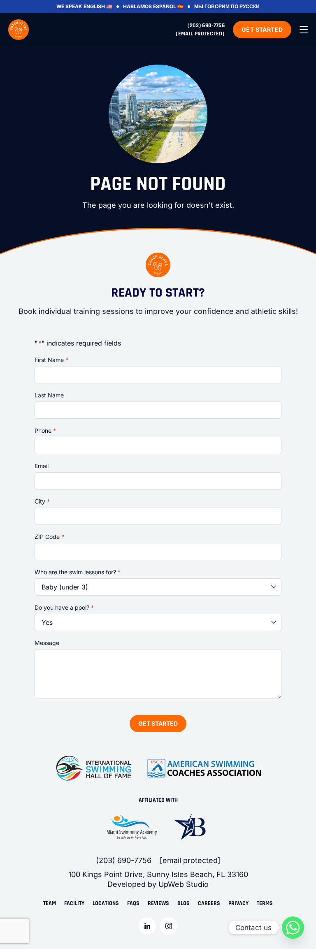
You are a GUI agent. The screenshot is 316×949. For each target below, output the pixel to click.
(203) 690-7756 (206, 25)
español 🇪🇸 (168, 6)
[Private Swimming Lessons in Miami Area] (18, 29)
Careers (209, 903)
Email (42, 465)
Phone (45, 430)
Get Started (262, 29)
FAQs (133, 903)
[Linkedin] (147, 926)
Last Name (49, 395)
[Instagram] (168, 926)
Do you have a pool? (64, 607)
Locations (106, 903)
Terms (265, 903)
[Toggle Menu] (304, 30)
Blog (183, 903)
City (42, 501)
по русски (245, 6)
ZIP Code (49, 536)
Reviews (158, 903)
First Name (51, 359)
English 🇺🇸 (98, 6)
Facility (74, 903)
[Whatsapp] (293, 928)
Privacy (238, 903)
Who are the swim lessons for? (78, 571)
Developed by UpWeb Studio (158, 884)
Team (49, 903)
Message (47, 642)
